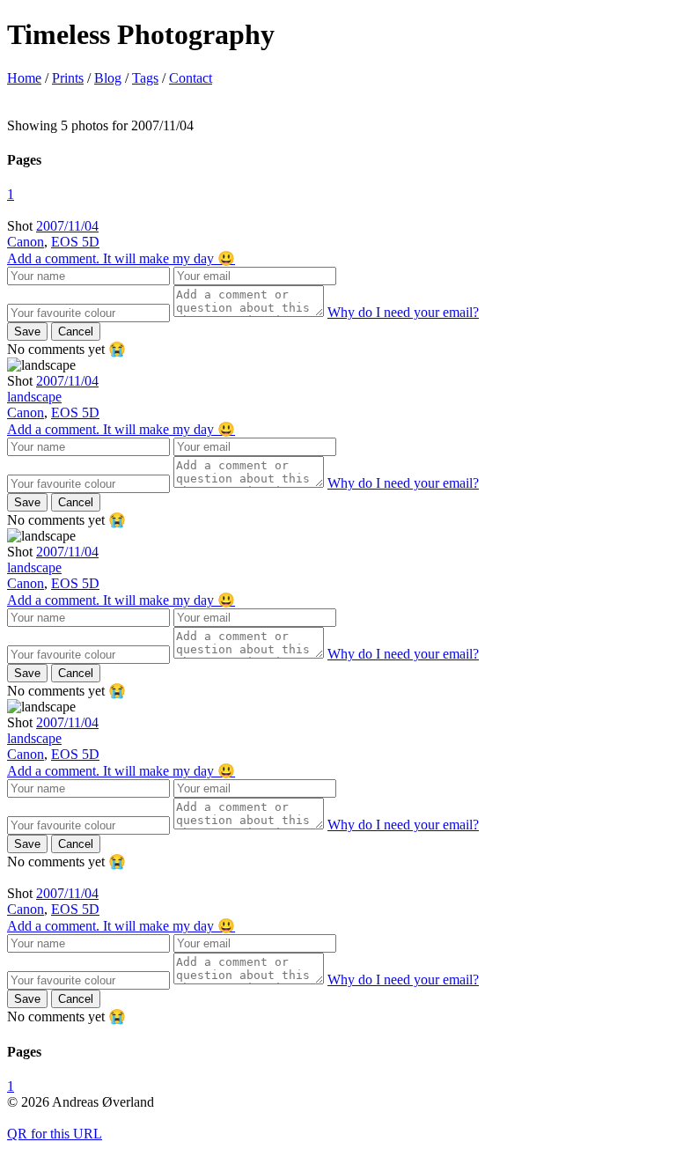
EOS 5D (75, 241)
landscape (34, 396)
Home (24, 77)
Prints (68, 77)
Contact (190, 77)
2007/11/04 (67, 225)
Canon (25, 241)
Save (27, 331)
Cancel (75, 331)
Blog (107, 77)
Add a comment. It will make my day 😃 (121, 258)
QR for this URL (54, 1133)
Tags (145, 77)
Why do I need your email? (403, 312)
